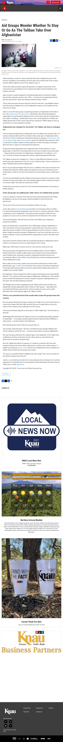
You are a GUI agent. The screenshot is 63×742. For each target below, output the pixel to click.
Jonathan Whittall (21, 266)
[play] (4, 8)
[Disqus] (31, 679)
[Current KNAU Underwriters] (31, 641)
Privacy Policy (27, 708)
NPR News (4, 20)
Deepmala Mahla (20, 209)
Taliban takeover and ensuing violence (17, 114)
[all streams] (60, 8)
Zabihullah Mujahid (29, 161)
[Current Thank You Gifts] (31, 578)
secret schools (23, 348)
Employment (39, 708)
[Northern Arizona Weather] (31, 494)
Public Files (26, 711)
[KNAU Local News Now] (31, 427)
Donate (56, 2)
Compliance (39, 711)
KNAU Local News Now (31, 460)
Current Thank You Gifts (31, 622)
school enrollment (26, 140)
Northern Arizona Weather (31, 520)
